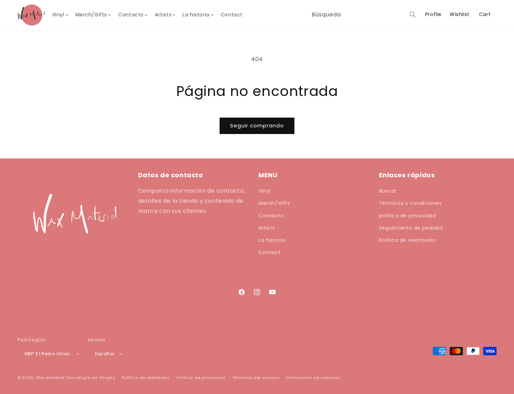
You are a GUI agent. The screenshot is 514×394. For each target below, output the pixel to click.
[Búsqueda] (412, 14)
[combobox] (362, 15)
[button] (62, 15)
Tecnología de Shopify (90, 377)
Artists (266, 227)
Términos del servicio (255, 377)
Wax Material (50, 377)
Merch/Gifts (274, 203)
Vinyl (264, 190)
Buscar (388, 190)
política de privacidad (407, 215)
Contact (269, 252)
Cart (485, 14)
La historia (271, 240)
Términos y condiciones (410, 203)
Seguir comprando (257, 125)
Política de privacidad (201, 377)
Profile (433, 14)
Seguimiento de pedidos (411, 227)
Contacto (271, 215)
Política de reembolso (146, 377)
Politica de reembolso (407, 240)
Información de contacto (313, 377)
